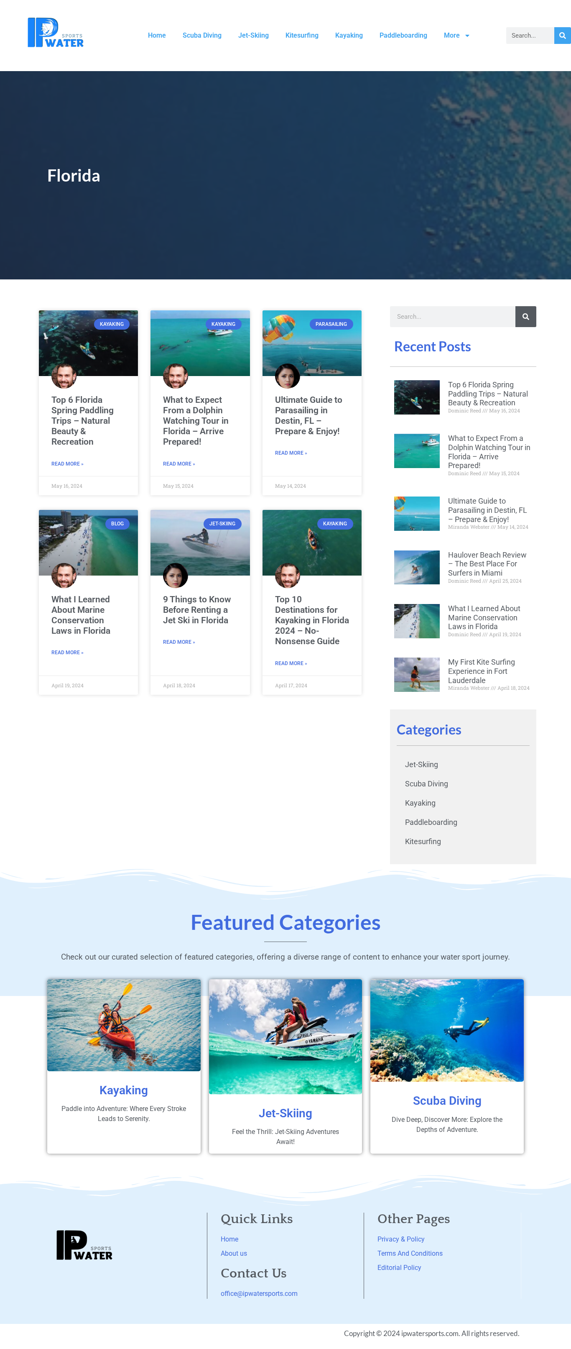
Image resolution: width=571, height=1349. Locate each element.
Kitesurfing (302, 35)
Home (157, 35)
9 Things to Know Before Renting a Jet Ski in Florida (197, 609)
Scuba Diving (202, 35)
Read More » (67, 464)
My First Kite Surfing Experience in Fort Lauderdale (481, 671)
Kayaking (349, 35)
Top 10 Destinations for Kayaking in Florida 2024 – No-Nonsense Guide (312, 620)
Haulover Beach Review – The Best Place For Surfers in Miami (487, 563)
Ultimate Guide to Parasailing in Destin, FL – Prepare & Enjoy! (308, 416)
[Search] (562, 35)
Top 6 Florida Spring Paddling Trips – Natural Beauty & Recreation (82, 421)
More (452, 35)
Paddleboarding (403, 35)
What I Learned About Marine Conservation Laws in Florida (80, 615)
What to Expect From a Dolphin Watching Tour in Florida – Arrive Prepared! (196, 421)
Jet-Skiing (253, 35)
